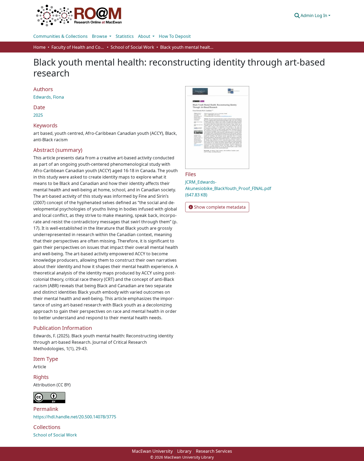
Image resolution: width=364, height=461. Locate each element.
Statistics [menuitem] (125, 36)
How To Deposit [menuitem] (175, 36)
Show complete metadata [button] (219, 207)
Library (184, 451)
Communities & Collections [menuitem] (60, 36)
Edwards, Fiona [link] (48, 97)
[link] (232, 188)
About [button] (144, 36)
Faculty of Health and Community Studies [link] (78, 47)
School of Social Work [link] (132, 47)
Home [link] (39, 47)
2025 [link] (38, 115)
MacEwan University (152, 451)
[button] (78, 15)
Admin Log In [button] (314, 15)
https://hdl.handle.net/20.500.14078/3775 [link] (74, 417)
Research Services (214, 451)
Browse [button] (100, 36)
